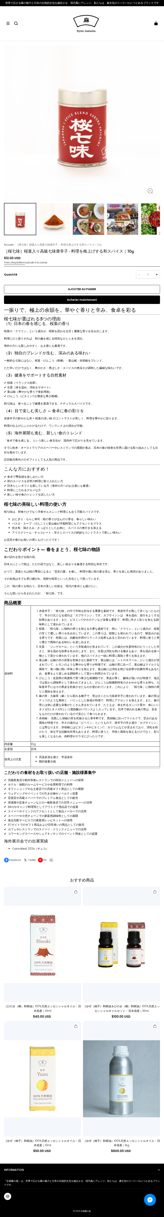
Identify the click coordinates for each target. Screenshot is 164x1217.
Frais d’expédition (14, 262)
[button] (8, 23)
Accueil (8, 245)
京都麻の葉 (86, 1211)
